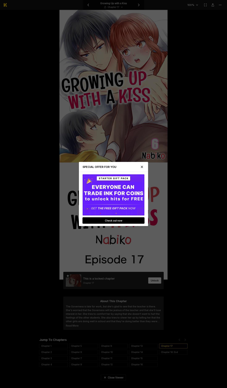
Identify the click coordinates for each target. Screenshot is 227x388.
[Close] (141, 166)
